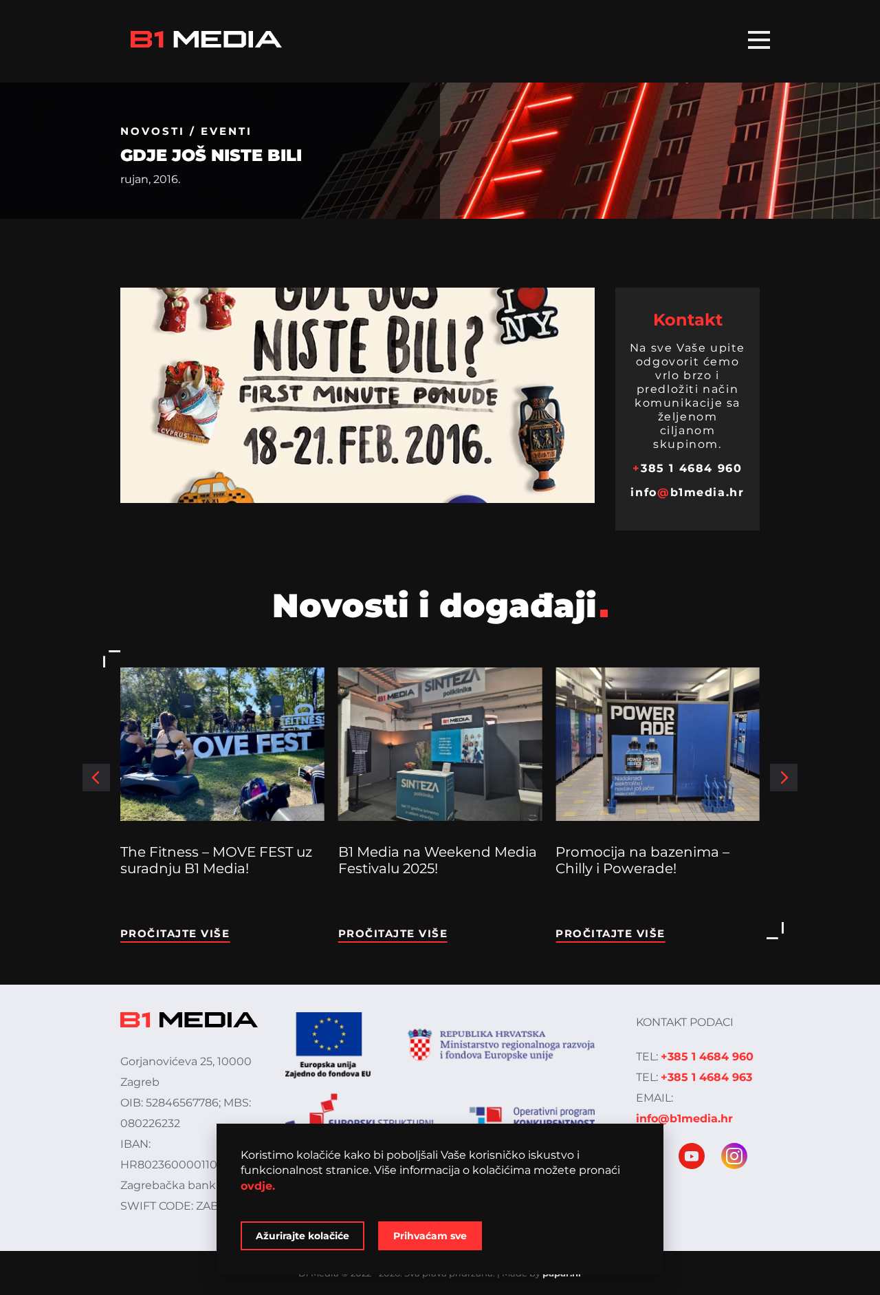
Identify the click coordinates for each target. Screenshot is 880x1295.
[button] (96, 777)
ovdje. (258, 1185)
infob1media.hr (687, 492)
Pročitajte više (175, 933)
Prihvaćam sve (430, 1236)
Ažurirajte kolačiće (302, 1236)
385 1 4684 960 (687, 468)
